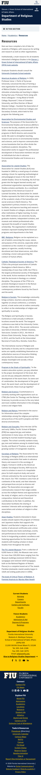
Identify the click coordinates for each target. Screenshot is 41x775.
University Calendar (20, 734)
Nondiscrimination (20, 753)
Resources (23, 35)
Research (20, 709)
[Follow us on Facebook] (12, 660)
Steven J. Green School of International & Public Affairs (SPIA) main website (20, 62)
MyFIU (20, 739)
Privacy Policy (20, 772)
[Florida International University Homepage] (11, 2)
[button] (36, 2)
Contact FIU (20, 685)
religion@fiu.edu (23, 654)
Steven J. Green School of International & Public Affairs (17, 10)
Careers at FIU (20, 721)
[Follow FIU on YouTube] (24, 690)
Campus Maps (20, 737)
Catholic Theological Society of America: (18, 262)
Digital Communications (24, 766)
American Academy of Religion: (14, 78)
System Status (20, 748)
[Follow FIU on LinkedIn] (16, 690)
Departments (20, 602)
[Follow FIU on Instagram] (13, 690)
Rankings (20, 625)
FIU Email (20, 745)
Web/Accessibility (27, 769)
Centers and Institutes (20, 605)
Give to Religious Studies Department (19, 656)
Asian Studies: (7, 517)
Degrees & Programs (20, 622)
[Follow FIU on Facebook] (18, 690)
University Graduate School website (16, 73)
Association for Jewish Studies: (14, 166)
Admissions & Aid (20, 620)
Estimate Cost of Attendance (20, 723)
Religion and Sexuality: (11, 427)
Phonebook (16, 731)
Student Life (20, 712)
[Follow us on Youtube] (24, 660)
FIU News (20, 687)
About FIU (20, 698)
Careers (20, 599)
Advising (20, 596)
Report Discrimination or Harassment (20, 759)
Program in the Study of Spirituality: (16, 367)
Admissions (20, 701)
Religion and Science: (10, 392)
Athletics (20, 715)
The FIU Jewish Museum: (11, 550)
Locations (20, 707)
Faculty (21, 608)
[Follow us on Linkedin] (28, 660)
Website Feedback (13, 769)
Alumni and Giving (20, 718)
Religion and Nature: (10, 411)
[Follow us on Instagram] (20, 660)
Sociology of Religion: (10, 454)
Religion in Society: (9, 297)
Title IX (20, 756)
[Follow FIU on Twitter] (21, 690)
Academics (12, 35)
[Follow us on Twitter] (16, 660)
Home (4, 35)
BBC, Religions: (7, 237)
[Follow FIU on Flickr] (27, 690)
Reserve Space (20, 751)
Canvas (21, 742)
